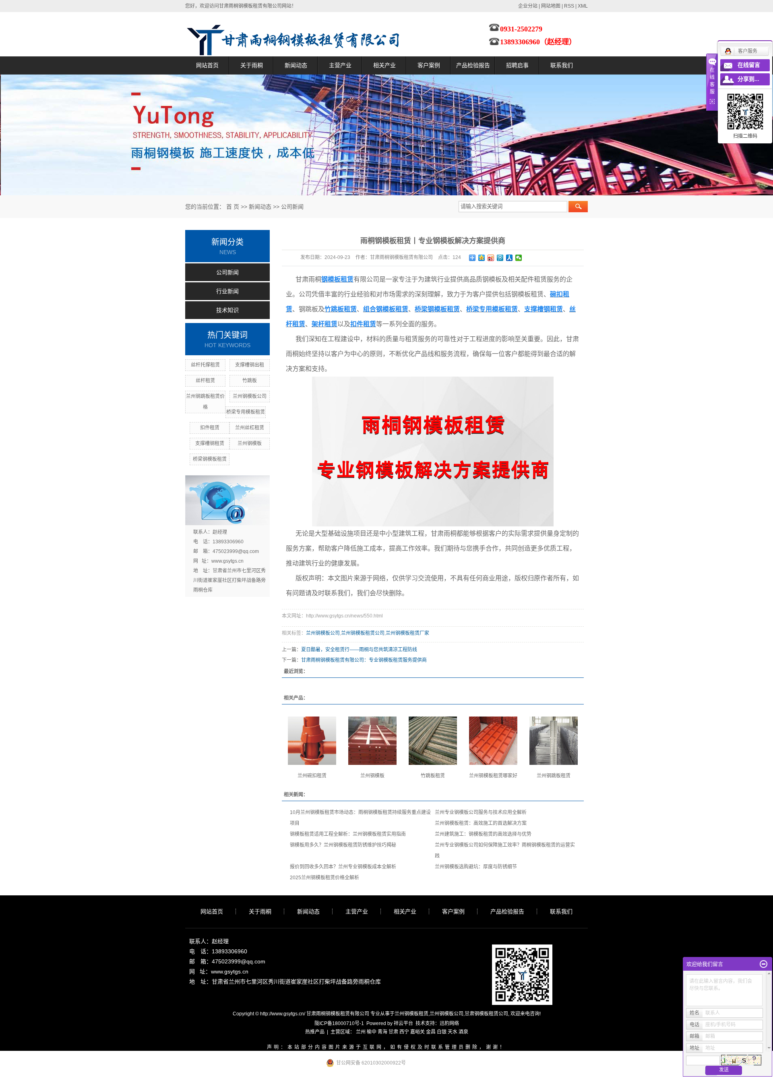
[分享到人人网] (509, 258)
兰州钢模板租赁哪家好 (493, 776)
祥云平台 (403, 1023)
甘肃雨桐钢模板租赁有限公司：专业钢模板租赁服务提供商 (364, 660)
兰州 (361, 1032)
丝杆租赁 (205, 380)
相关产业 (384, 65)
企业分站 (527, 6)
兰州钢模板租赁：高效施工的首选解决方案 (481, 823)
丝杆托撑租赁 (205, 365)
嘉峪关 (417, 1032)
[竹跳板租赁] (433, 740)
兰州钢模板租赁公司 (362, 633)
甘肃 (393, 1032)
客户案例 (429, 65)
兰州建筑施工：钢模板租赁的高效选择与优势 (483, 834)
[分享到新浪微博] (491, 258)
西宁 (404, 1032)
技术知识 (227, 310)
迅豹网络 (449, 1023)
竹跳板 (249, 380)
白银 (441, 1032)
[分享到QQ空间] (481, 258)
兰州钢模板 (250, 443)
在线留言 (749, 65)
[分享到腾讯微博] (500, 258)
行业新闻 (227, 291)
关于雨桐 (251, 65)
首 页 (232, 206)
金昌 (431, 1032)
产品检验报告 (473, 65)
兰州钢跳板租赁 (553, 776)
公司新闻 (292, 206)
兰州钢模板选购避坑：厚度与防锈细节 (476, 867)
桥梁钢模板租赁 (210, 459)
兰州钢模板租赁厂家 (407, 633)
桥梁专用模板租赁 (245, 412)
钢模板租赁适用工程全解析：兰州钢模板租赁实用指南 (348, 834)
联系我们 (561, 65)
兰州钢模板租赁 (411, 1014)
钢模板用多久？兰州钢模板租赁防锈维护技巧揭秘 (343, 845)
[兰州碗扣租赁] (312, 740)
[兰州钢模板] (372, 740)
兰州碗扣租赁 (312, 776)
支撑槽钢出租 (249, 365)
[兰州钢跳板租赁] (553, 740)
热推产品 (314, 1032)
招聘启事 (517, 65)
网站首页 (207, 65)
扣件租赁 (209, 428)
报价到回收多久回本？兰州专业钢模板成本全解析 (343, 867)
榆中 (371, 1032)
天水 (452, 1032)
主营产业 (340, 65)
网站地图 (550, 6)
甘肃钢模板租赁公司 (486, 1014)
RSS (569, 6)
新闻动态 (296, 65)
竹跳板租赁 (433, 776)
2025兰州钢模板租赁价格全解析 (324, 877)
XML (583, 6)
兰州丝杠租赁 (249, 428)
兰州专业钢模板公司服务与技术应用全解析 (481, 812)
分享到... (748, 79)
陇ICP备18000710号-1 (339, 1023)
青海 (382, 1032)
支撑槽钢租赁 (209, 443)
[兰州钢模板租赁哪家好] (493, 740)
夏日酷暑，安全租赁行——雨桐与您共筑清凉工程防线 (359, 649)
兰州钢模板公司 (250, 396)
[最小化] (763, 964)
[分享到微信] (518, 258)
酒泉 (463, 1032)
